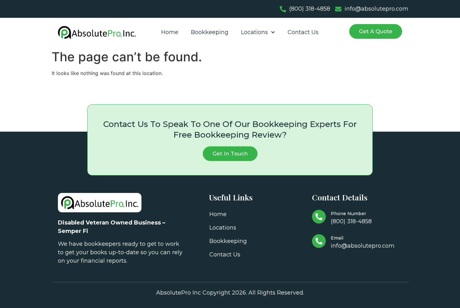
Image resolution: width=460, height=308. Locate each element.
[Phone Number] (319, 217)
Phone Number (348, 213)
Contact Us (303, 32)
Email (337, 238)
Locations (254, 32)
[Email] (319, 241)
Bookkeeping (209, 32)
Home (169, 32)
